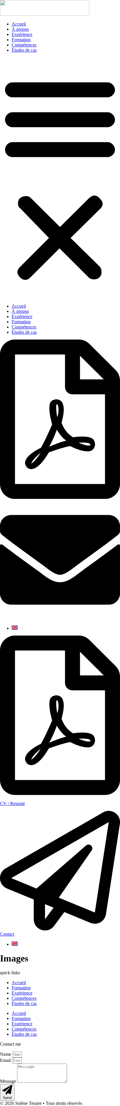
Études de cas (24, 50)
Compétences (24, 44)
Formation (21, 39)
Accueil (19, 23)
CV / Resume (12, 803)
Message (8, 1081)
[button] (60, 178)
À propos (20, 29)
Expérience (22, 34)
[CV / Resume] (60, 793)
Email (6, 1060)
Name (6, 1054)
